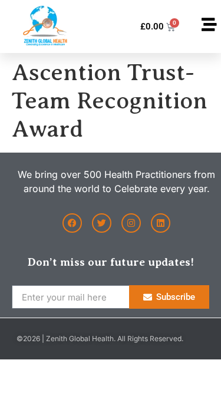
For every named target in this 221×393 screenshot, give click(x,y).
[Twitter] (101, 223)
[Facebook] (72, 223)
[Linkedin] (160, 223)
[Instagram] (131, 223)
